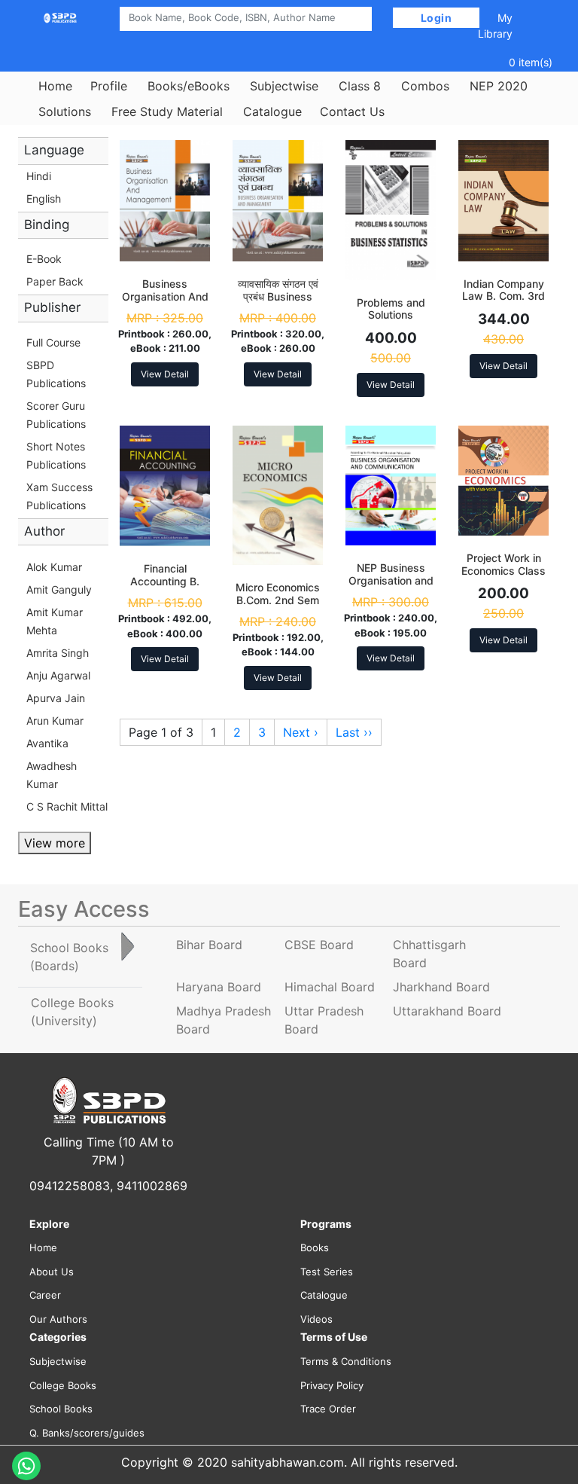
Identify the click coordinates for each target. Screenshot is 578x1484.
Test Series (326, 1272)
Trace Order (328, 1409)
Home (55, 86)
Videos (316, 1319)
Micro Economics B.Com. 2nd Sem (278, 593)
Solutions (64, 111)
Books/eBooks (189, 86)
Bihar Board (209, 944)
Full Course (53, 342)
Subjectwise (284, 86)
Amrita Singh (57, 652)
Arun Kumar (55, 720)
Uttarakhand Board (447, 1010)
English (43, 198)
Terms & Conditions (345, 1361)
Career (45, 1295)
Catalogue (272, 111)
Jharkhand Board (441, 986)
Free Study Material (167, 111)
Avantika (47, 743)
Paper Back (55, 281)
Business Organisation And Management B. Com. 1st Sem (165, 302)
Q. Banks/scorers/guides (86, 1433)
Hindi (38, 175)
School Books (61, 1409)
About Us (51, 1272)
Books (314, 1247)
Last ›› (354, 732)
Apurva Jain (55, 698)
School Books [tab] (69, 956)
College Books (62, 1385)
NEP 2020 (499, 86)
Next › (300, 732)
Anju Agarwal (58, 675)
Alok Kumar (54, 566)
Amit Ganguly (59, 589)
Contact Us (352, 111)
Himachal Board (329, 986)
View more (54, 842)
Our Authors (58, 1319)
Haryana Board (218, 986)
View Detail (165, 374)
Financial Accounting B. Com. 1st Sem (164, 581)
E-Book (44, 258)
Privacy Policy (332, 1385)
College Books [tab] (72, 1011)
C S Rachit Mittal (67, 806)
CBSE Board (319, 944)
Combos (425, 86)
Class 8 (360, 86)
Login (436, 17)
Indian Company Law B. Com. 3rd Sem (503, 296)
